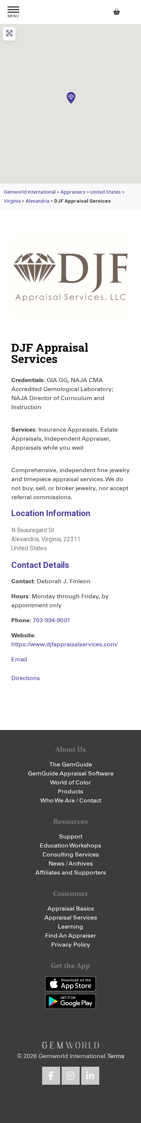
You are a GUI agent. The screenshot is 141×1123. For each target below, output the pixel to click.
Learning (70, 927)
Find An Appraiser (70, 936)
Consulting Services (70, 855)
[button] (71, 98)
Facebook (51, 1076)
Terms (115, 1056)
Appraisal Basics (70, 909)
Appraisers (73, 192)
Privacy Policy (70, 945)
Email (19, 659)
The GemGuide (70, 765)
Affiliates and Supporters (70, 873)
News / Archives (71, 864)
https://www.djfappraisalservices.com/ (64, 644)
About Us (70, 749)
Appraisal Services (70, 918)
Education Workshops (70, 846)
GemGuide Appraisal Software (71, 774)
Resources (70, 821)
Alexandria (37, 201)
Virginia (12, 201)
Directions (25, 678)
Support (70, 837)
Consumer (70, 893)
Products (70, 792)
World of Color (70, 783)
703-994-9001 (51, 620)
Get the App (70, 965)
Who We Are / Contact (70, 801)
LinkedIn (90, 1076)
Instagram (71, 1076)
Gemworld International (70, 12)
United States (105, 192)
